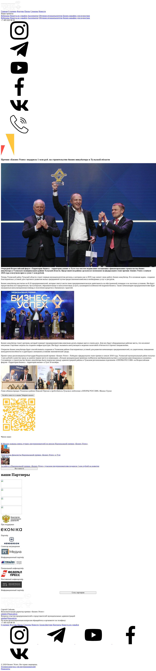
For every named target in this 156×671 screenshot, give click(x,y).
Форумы (20, 11)
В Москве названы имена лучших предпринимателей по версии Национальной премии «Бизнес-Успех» (44, 444)
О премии (12, 11)
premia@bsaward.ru (9, 618)
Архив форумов (46, 625)
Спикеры (34, 11)
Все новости (19, 468)
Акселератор (33, 16)
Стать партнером (78, 593)
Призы (27, 11)
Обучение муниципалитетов (51, 16)
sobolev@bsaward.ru (9, 614)
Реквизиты (5, 669)
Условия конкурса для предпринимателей (18, 667)
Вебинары (5, 16)
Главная (4, 11)
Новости (42, 11)
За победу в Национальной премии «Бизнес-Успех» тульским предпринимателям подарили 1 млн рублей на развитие (50, 466)
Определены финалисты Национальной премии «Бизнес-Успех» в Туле (30, 455)
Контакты (57, 625)
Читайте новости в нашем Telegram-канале (18, 395)
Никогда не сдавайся (18, 16)
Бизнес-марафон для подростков (76, 16)
